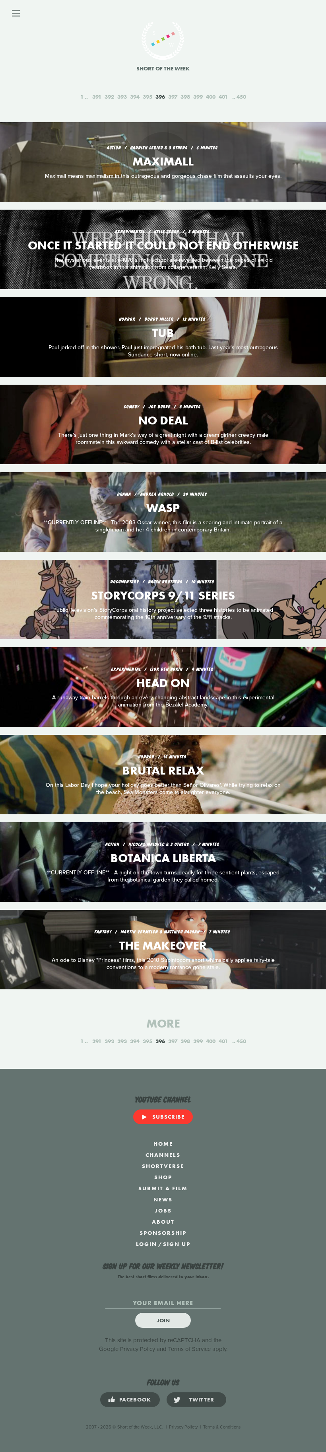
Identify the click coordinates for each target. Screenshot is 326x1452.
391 (96, 96)
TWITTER (201, 1399)
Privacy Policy (137, 1349)
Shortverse (163, 1166)
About (163, 1221)
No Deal (163, 420)
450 (241, 96)
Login (146, 1244)
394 (135, 96)
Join (163, 1320)
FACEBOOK (135, 1399)
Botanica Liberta (163, 858)
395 (147, 96)
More (163, 1023)
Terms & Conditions (222, 1427)
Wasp (163, 508)
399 (198, 96)
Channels (163, 1154)
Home (163, 1143)
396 (160, 96)
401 (223, 96)
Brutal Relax (163, 770)
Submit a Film (163, 1188)
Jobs (163, 1210)
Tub (163, 333)
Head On (163, 683)
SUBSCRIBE (168, 1116)
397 (172, 96)
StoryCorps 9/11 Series (163, 595)
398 (185, 96)
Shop (163, 1177)
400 (210, 96)
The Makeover (163, 945)
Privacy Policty (183, 1427)
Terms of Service (189, 1349)
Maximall (163, 161)
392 (109, 96)
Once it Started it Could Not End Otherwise (163, 245)
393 (122, 96)
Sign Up (176, 1244)
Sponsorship (163, 1232)
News (163, 1199)
